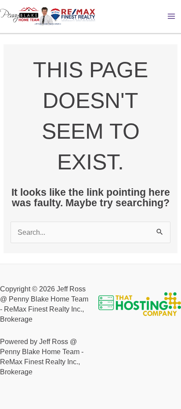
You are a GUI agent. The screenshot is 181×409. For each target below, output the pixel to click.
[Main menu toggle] (171, 16)
